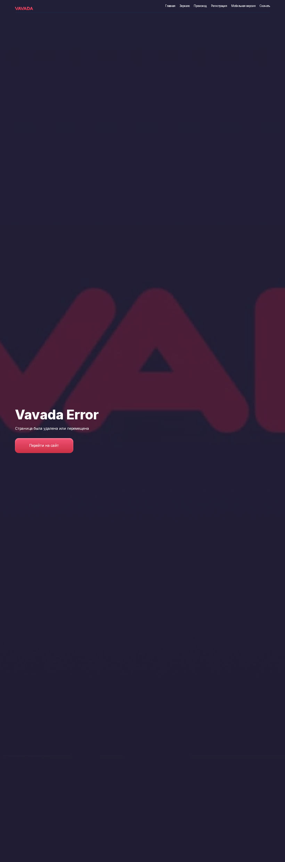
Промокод (200, 6)
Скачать (265, 6)
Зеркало (185, 6)
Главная (170, 6)
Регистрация (219, 6)
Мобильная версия (243, 6)
